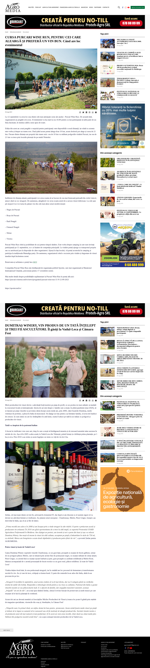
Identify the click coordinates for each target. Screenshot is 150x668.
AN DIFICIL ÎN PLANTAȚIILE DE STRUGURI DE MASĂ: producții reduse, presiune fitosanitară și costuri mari (129, 174)
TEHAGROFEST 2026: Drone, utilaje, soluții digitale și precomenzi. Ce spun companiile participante (129, 330)
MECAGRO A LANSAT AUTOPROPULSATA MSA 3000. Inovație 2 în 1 (129, 41)
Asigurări (43, 666)
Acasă (6, 32)
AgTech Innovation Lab (138, 7)
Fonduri (43, 663)
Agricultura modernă (15, 32)
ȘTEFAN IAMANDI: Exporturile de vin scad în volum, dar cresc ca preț (129, 199)
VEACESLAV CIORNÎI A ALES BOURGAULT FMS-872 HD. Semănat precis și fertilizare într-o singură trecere (130, 55)
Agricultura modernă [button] (50, 7)
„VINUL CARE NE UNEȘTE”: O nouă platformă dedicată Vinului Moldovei (129, 186)
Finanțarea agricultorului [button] (70, 7)
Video (91, 7)
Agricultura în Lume (66, 646)
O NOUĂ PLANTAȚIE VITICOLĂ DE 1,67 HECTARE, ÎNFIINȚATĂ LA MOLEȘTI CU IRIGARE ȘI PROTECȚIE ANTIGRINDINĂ (130, 443)
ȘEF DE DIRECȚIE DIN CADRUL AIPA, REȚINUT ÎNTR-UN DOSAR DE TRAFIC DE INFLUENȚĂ (130, 383)
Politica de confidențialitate (48, 646)
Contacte (106, 7)
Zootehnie (103, 648)
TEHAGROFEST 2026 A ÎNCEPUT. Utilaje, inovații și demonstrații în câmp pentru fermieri (128, 81)
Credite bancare (45, 664)
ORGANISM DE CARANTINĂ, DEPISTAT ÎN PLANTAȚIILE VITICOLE (128, 160)
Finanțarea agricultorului (49, 659)
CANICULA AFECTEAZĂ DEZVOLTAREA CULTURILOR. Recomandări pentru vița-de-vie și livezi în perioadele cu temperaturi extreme (130, 457)
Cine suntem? (45, 642)
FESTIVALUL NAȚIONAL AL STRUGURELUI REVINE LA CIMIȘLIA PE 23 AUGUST (128, 93)
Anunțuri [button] (84, 7)
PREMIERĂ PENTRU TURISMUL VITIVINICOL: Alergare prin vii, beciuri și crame (130, 416)
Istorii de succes (65, 648)
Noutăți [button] (31, 7)
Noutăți (63, 642)
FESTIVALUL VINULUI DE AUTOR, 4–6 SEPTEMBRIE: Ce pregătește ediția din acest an (129, 212)
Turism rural (104, 644)
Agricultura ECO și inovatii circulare (110, 656)
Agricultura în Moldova (67, 644)
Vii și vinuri (26, 32)
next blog (6, 630)
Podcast (38, 7)
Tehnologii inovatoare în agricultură (110, 655)
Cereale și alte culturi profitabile (109, 650)
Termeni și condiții (46, 644)
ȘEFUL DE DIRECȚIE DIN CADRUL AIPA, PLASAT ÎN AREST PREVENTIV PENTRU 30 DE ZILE (129, 357)
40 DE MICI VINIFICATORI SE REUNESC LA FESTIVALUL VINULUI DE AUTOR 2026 (129, 429)
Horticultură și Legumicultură (108, 651)
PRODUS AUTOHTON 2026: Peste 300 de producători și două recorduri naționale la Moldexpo (130, 67)
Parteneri (97, 7)
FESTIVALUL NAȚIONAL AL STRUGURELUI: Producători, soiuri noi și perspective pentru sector (128, 404)
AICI (35, 262)
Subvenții (43, 661)
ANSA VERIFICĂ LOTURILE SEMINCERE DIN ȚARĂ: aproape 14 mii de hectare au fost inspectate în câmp (130, 370)
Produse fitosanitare (106, 653)
